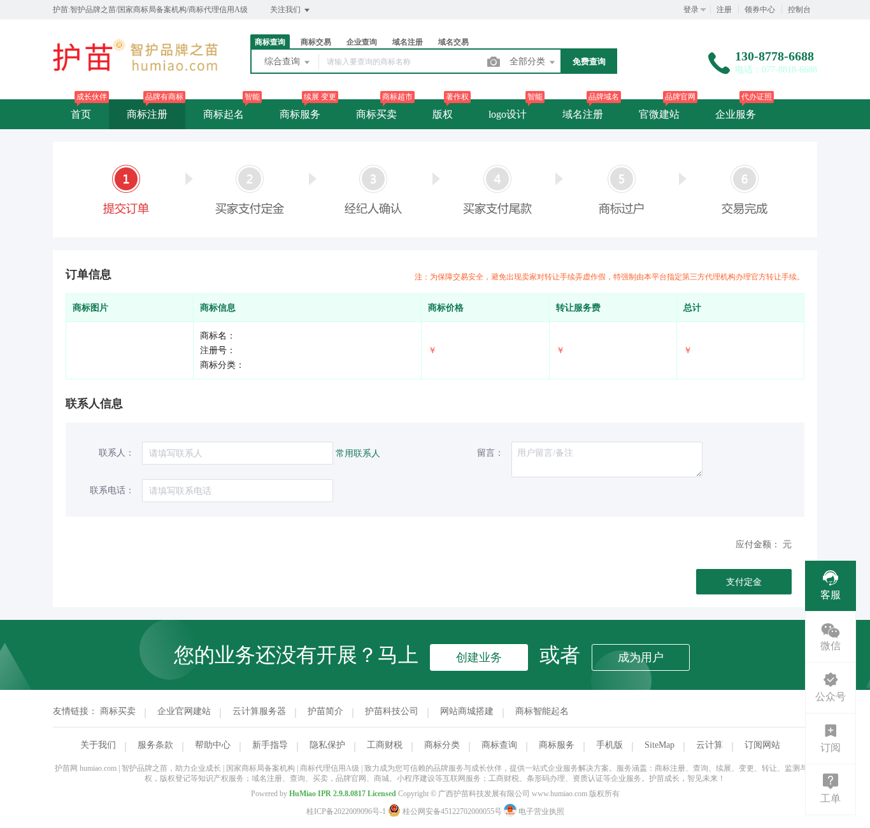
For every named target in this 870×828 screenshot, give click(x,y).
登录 (691, 9)
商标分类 (442, 745)
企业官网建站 (184, 711)
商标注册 (147, 114)
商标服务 (300, 114)
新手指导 (270, 745)
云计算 (709, 745)
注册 (724, 9)
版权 (442, 114)
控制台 (799, 9)
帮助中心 (213, 745)
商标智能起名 (542, 711)
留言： (490, 453)
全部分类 (529, 61)
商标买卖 (376, 114)
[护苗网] (135, 73)
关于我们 (98, 745)
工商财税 (385, 745)
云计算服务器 (259, 711)
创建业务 (479, 657)
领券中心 (760, 9)
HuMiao (302, 793)
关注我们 (286, 9)
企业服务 (735, 114)
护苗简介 (325, 711)
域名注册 (582, 114)
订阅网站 (762, 745)
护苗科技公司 (391, 711)
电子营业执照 (540, 811)
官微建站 (659, 114)
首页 (81, 114)
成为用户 (641, 657)
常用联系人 (358, 453)
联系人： (116, 453)
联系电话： (112, 490)
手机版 (609, 745)
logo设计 (507, 114)
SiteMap (659, 745)
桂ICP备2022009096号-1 (346, 811)
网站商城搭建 (467, 711)
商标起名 (223, 114)
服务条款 (155, 745)
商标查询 (499, 745)
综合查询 (283, 61)
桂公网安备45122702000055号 (452, 811)
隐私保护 (327, 745)
